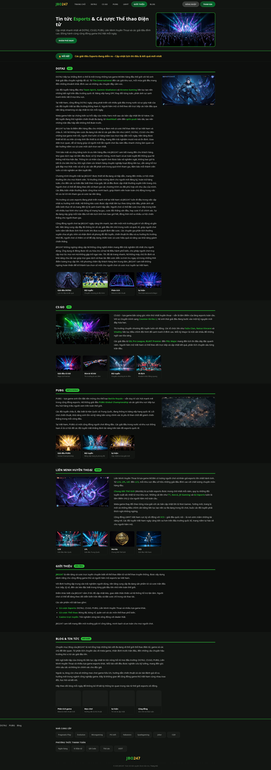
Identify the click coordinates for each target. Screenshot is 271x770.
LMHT (126, 4)
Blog (152, 4)
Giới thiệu (139, 4)
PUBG (115, 4)
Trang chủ (80, 4)
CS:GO (105, 4)
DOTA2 (94, 4)
